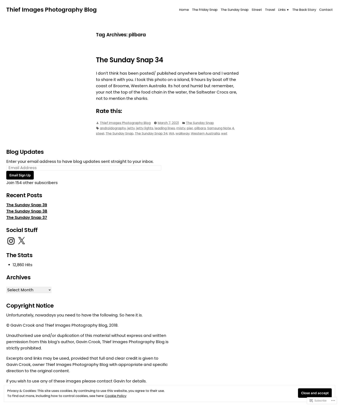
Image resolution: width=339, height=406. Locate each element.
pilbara (200, 128)
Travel (270, 9)
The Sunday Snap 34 (129, 60)
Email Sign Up (20, 175)
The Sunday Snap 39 (26, 205)
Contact (326, 9)
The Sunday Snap (235, 9)
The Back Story (304, 9)
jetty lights (144, 128)
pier (190, 128)
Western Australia (205, 133)
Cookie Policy (115, 396)
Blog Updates (25, 152)
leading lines (165, 128)
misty (180, 128)
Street (257, 9)
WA (171, 133)
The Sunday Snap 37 (26, 217)
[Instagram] (11, 241)
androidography (113, 128)
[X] (21, 241)
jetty (131, 128)
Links (282, 9)
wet (224, 133)
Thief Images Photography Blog (51, 10)
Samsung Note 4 (220, 128)
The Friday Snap (205, 9)
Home (184, 9)
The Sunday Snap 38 (26, 211)
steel (100, 133)
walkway (183, 133)
